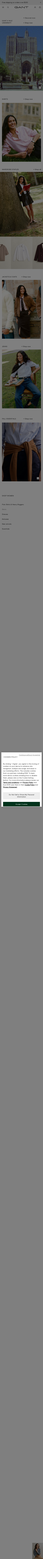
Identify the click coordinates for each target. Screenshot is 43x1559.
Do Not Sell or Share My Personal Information (21, 796)
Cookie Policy (30, 785)
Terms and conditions (11, 782)
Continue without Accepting (29, 755)
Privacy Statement (10, 787)
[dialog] (21, 779)
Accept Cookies (22, 804)
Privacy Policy (28, 782)
